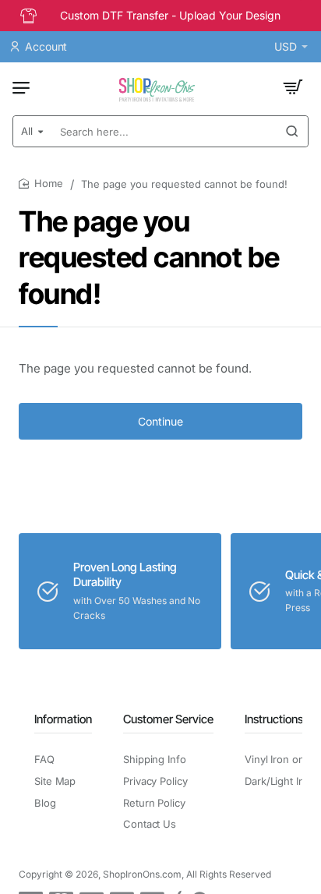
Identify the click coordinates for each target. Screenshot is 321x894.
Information (63, 719)
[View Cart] (293, 87)
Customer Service (168, 719)
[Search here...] (292, 131)
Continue (160, 421)
